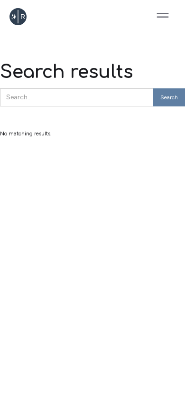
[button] (163, 16)
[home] (36, 16)
